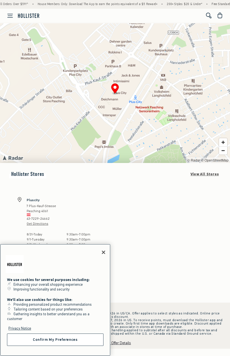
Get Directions (37, 223)
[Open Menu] (7, 15)
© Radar (193, 160)
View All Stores (204, 174)
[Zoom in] (223, 142)
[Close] (103, 252)
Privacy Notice (19, 328)
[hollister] (28, 15)
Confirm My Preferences (55, 339)
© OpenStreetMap (215, 160)
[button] (115, 89)
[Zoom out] (223, 150)
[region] (55, 300)
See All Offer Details (115, 343)
